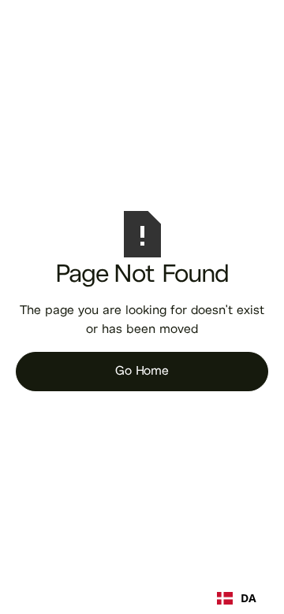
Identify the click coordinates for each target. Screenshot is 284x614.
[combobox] (236, 598)
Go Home (142, 371)
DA (248, 598)
